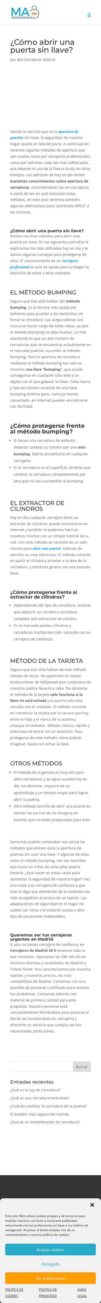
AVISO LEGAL (82, 1292)
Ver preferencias (50, 1278)
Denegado (50, 1264)
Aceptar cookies (50, 1249)
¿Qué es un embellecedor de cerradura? (45, 1121)
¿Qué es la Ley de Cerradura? (35, 1089)
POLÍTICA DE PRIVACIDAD (48, 1292)
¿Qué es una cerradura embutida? (39, 1098)
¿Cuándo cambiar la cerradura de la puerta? (48, 1106)
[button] (93, 1205)
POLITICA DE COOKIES (14, 1292)
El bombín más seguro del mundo (39, 1114)
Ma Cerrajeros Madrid (36, 59)
